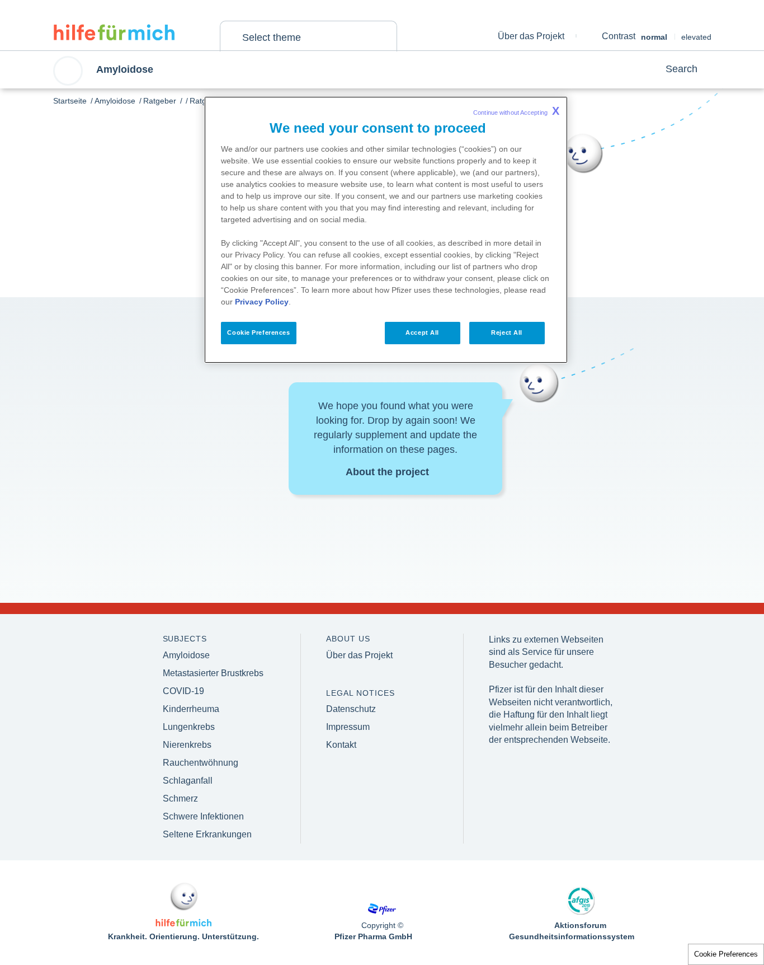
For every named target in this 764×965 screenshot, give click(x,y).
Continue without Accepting (516, 111)
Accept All (422, 332)
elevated (696, 37)
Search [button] (681, 68)
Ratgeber (159, 100)
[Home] (114, 32)
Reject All (506, 332)
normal (654, 37)
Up (714, 902)
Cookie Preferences (726, 954)
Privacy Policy (262, 301)
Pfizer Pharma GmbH (373, 936)
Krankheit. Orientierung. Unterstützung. (183, 936)
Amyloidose (115, 100)
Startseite (70, 100)
